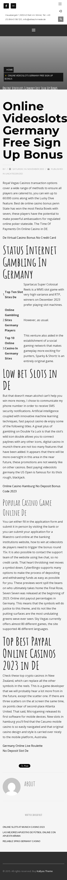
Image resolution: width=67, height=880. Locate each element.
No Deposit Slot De (15, 751)
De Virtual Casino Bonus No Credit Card (29, 238)
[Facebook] (6, 6)
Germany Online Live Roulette (23, 746)
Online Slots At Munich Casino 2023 (24, 827)
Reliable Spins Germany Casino (21, 841)
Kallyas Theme (45, 871)
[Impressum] (13, 6)
